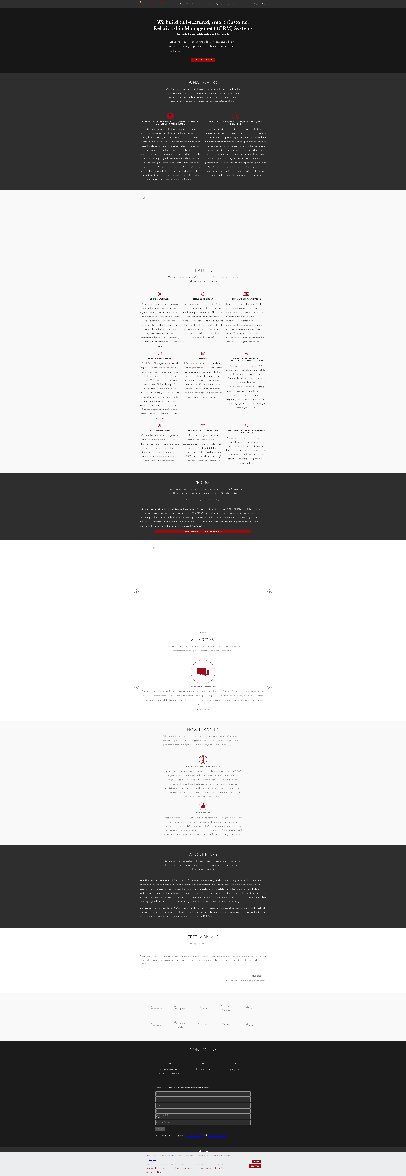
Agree (256, 1161)
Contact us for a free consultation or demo (203, 531)
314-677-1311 (235, 1070)
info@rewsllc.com (203, 1069)
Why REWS (219, 4)
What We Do (191, 4)
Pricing (209, 4)
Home (181, 4)
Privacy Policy (153, 1160)
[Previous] (136, 591)
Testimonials (252, 4)
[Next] (269, 591)
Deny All (255, 1166)
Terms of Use (170, 1155)
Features (201, 4)
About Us (242, 4)
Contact (262, 4)
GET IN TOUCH (203, 60)
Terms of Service (194, 1135)
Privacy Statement (217, 1135)
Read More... (148, 969)
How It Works (231, 4)
